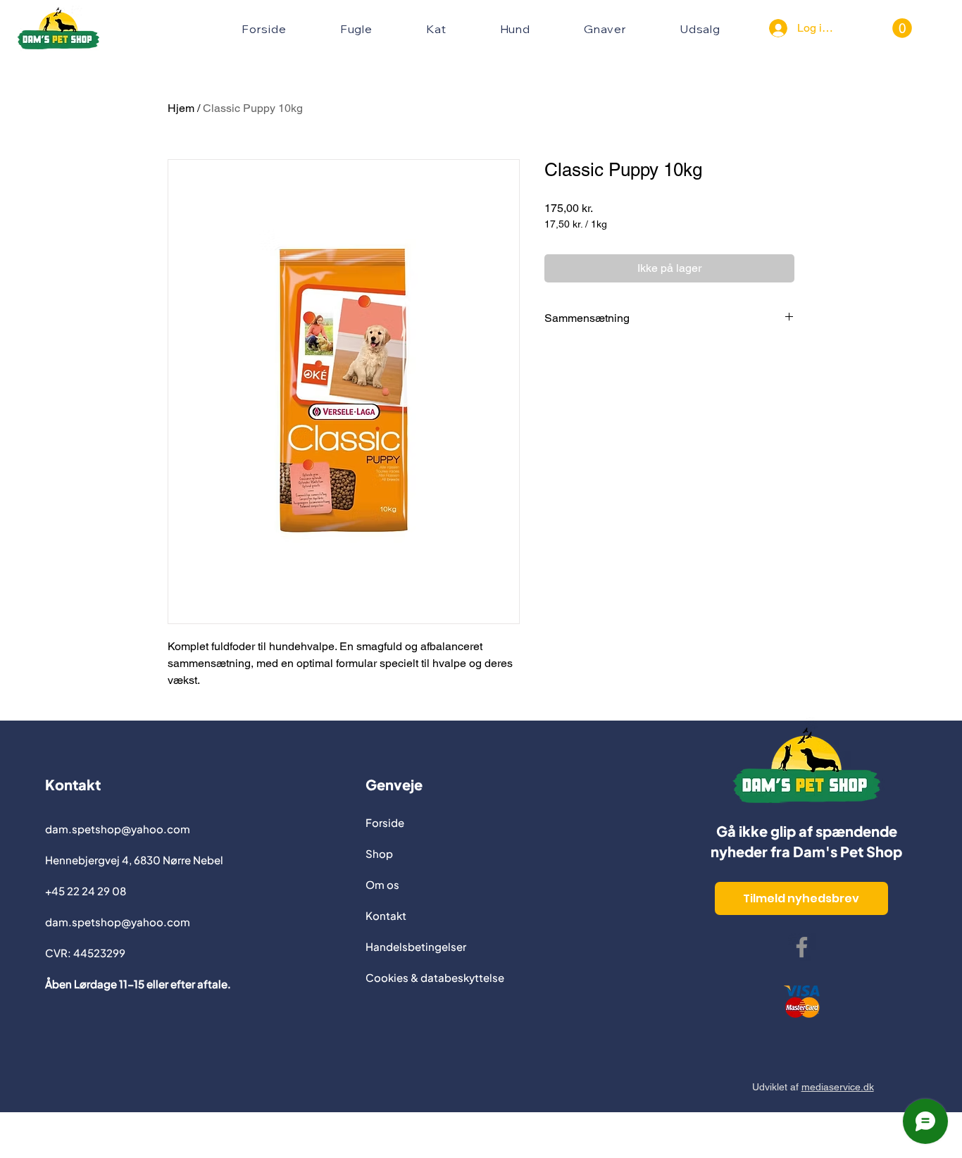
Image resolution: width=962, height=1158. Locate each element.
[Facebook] (802, 947)
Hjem (181, 108)
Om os (382, 884)
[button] (902, 28)
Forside (385, 822)
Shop (379, 853)
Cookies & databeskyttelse (435, 977)
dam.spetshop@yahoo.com (117, 828)
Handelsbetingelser (416, 946)
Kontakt (386, 915)
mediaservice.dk (837, 1086)
